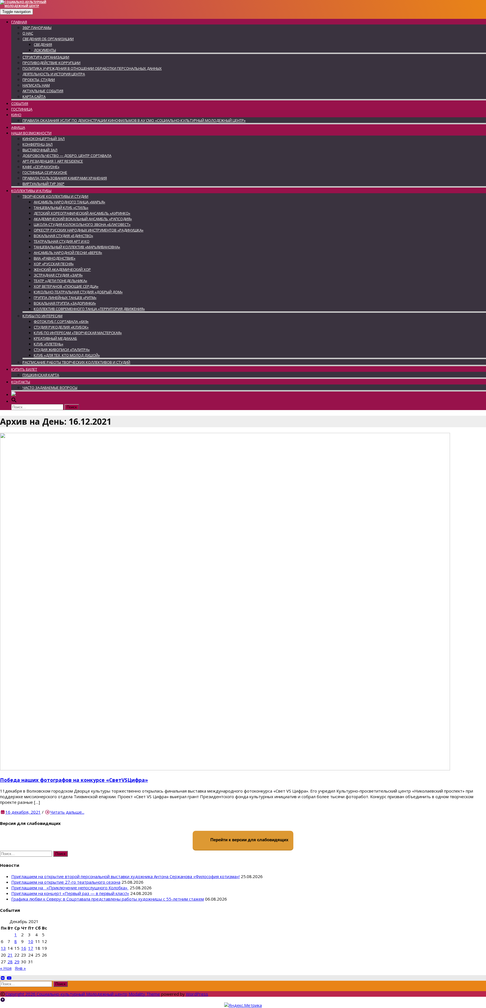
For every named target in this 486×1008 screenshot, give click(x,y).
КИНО (16, 114)
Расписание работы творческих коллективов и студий (76, 362)
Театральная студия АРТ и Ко (61, 241)
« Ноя (6, 968)
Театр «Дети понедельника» (60, 280)
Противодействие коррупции (51, 62)
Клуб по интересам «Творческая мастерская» (78, 332)
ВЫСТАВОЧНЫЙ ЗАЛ (39, 149)
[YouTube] (9, 978)
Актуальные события (42, 90)
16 (23, 948)
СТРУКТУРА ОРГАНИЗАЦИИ (45, 57)
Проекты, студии (38, 79)
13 (3, 948)
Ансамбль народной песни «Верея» (68, 252)
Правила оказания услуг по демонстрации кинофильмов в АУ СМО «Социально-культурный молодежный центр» (134, 120)
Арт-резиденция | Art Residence (52, 161)
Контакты (20, 381)
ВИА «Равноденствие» (54, 258)
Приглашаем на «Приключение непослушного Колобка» (70, 887)
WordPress (197, 994)
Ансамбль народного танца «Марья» (69, 201)
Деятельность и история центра (53, 73)
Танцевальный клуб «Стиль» (61, 207)
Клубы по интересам (42, 315)
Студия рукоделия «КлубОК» (61, 327)
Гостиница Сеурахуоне (44, 172)
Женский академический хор (62, 269)
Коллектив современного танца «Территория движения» (89, 308)
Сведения (43, 44)
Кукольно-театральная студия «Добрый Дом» (78, 291)
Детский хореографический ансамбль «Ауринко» (82, 213)
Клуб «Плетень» (48, 343)
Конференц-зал (37, 144)
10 (30, 941)
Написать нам (36, 85)
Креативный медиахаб (55, 338)
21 (10, 955)
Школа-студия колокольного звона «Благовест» (82, 224)
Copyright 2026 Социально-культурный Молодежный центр (66, 994)
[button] (14, 401)
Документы (45, 50)
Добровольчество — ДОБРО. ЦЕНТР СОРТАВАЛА (66, 155)
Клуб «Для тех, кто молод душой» (67, 355)
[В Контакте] (2, 978)
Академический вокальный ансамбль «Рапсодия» (83, 218)
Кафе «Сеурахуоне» (40, 166)
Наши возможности (31, 133)
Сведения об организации (48, 38)
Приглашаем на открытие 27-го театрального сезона (65, 882)
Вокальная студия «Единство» (63, 235)
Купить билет (24, 369)
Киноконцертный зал (43, 138)
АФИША (18, 127)
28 (10, 961)
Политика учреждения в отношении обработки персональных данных (92, 68)
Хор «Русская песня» (54, 263)
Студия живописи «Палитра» (62, 349)
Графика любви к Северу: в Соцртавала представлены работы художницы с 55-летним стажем (107, 899)
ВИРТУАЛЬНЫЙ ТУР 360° (43, 183)
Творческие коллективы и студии (55, 196)
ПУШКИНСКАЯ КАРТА (40, 374)
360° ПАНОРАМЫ (36, 27)
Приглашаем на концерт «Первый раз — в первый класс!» (70, 893)
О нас (27, 33)
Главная (19, 21)
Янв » (20, 968)
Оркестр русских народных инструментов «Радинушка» (88, 230)
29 (16, 961)
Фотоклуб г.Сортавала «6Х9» (61, 321)
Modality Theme (144, 994)
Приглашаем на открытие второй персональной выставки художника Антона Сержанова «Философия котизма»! (125, 876)
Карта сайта (34, 96)
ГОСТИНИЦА (21, 109)
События (19, 103)
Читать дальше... (67, 812)
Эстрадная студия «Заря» (58, 275)
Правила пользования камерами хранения (64, 178)
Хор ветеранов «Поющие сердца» (66, 286)
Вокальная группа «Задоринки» (65, 303)
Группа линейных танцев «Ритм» (65, 297)
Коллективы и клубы (31, 190)
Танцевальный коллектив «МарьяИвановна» (77, 246)
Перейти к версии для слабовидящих (248, 840)
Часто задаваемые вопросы (49, 387)
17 (30, 948)
